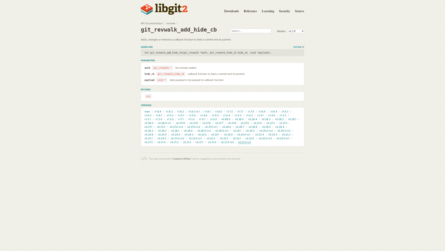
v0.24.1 (215, 134)
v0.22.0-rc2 (265, 138)
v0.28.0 (148, 122)
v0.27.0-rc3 (176, 126)
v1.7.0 (251, 111)
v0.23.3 (272, 134)
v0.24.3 (188, 134)
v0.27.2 (283, 122)
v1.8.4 (157, 111)
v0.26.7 (240, 126)
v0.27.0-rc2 (193, 126)
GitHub (297, 47)
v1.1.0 (191, 119)
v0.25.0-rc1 (284, 130)
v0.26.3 (148, 130)
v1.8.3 (169, 111)
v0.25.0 (250, 130)
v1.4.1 (260, 115)
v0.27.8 (206, 122)
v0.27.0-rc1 (211, 126)
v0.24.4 (175, 134)
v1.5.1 (181, 115)
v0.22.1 (237, 138)
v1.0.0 (213, 119)
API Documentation (152, 23)
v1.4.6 (203, 115)
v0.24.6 (148, 134)
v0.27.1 (148, 126)
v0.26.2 (162, 130)
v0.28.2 (279, 119)
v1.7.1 (240, 111)
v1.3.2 (283, 115)
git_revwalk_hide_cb (171, 74)
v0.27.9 (193, 122)
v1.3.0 (158, 119)
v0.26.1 (175, 130)
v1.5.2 (170, 115)
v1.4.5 (215, 115)
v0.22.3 (211, 138)
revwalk (171, 23)
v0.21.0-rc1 (244, 142)
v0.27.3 (270, 122)
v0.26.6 (253, 126)
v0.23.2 (286, 134)
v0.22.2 (224, 138)
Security (284, 11)
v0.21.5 (148, 142)
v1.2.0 (170, 119)
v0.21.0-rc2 (227, 142)
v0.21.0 (212, 142)
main (147, 111)
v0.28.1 (292, 119)
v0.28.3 (266, 119)
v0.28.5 (239, 119)
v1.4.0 (271, 115)
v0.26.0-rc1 (222, 130)
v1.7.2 (229, 111)
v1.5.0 (192, 115)
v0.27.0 (161, 126)
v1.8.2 (180, 111)
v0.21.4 (161, 142)
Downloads (231, 11)
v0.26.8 (226, 126)
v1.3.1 (147, 119)
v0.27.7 (219, 122)
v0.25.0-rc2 (266, 130)
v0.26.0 (188, 130)
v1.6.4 (273, 111)
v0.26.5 (266, 126)
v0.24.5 (162, 134)
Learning (268, 11)
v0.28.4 (252, 119)
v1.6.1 (159, 115)
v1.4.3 (237, 115)
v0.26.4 (279, 126)
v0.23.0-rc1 (195, 138)
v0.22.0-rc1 (283, 138)
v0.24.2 (202, 134)
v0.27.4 (257, 122)
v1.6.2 (147, 115)
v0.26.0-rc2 (204, 130)
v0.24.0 (228, 134)
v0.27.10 (180, 122)
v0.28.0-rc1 (164, 122)
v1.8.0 (218, 111)
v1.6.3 (284, 111)
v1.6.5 (262, 111)
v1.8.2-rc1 (194, 111)
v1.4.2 (249, 115)
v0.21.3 (174, 142)
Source (299, 11)
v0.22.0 (249, 138)
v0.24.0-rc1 (243, 134)
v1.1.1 (181, 119)
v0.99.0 (225, 119)
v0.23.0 (161, 138)
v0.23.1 (148, 138)
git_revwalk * (162, 67)
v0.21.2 (187, 142)
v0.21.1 (199, 142)
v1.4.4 (226, 115)
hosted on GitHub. (182, 158)
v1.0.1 (202, 119)
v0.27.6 (232, 122)
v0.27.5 (245, 122)
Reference (250, 11)
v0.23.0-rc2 (177, 138)
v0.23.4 (259, 134)
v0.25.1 (237, 130)
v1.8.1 (207, 111)
